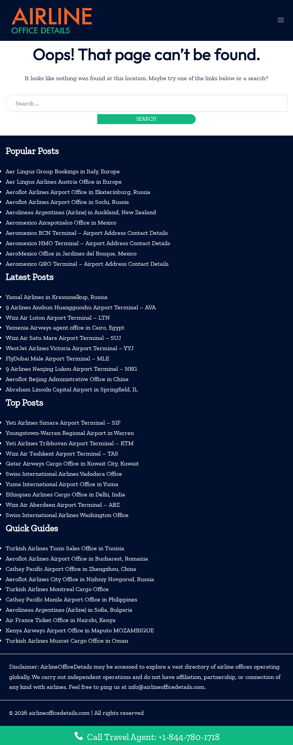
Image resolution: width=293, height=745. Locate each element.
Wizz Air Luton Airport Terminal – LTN (58, 317)
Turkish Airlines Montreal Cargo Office (57, 589)
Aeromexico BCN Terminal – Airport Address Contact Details (87, 232)
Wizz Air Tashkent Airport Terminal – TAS (62, 453)
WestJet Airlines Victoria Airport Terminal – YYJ (70, 348)
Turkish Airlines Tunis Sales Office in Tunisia (65, 548)
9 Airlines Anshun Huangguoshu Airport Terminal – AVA (81, 307)
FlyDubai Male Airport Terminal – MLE (57, 358)
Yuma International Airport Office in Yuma (62, 484)
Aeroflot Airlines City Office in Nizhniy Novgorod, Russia (80, 579)
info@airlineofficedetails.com (166, 686)
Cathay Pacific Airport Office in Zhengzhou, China (71, 568)
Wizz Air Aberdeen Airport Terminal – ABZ (63, 504)
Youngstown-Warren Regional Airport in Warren (70, 432)
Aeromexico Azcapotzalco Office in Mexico (61, 222)
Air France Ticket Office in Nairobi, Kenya (61, 620)
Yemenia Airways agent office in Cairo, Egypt (65, 327)
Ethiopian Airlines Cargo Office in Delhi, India (65, 494)
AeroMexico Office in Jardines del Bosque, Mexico (71, 253)
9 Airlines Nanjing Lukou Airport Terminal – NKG (71, 368)
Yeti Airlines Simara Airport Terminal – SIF (63, 422)
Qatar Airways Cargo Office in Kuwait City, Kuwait (72, 463)
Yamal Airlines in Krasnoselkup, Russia (57, 297)
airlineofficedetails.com (59, 712)
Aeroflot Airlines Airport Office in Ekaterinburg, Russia (78, 192)
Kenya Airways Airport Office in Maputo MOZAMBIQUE (80, 630)
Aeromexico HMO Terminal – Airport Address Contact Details (88, 243)
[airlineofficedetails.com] (51, 19)
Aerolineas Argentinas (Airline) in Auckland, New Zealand (81, 212)
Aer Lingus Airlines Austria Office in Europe (64, 181)
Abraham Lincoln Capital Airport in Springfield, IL (72, 389)
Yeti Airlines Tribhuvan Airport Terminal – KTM (70, 443)
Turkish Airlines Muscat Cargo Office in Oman (67, 640)
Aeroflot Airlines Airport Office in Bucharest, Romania (77, 558)
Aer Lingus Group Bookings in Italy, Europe (63, 171)
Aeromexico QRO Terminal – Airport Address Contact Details (87, 263)
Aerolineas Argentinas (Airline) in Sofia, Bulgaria (69, 609)
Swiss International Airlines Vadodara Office (64, 473)
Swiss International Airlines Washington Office (67, 515)
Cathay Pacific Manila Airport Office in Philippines (71, 599)
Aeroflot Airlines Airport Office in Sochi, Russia (67, 201)
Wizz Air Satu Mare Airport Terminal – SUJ (63, 337)
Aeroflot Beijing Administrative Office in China (67, 379)
